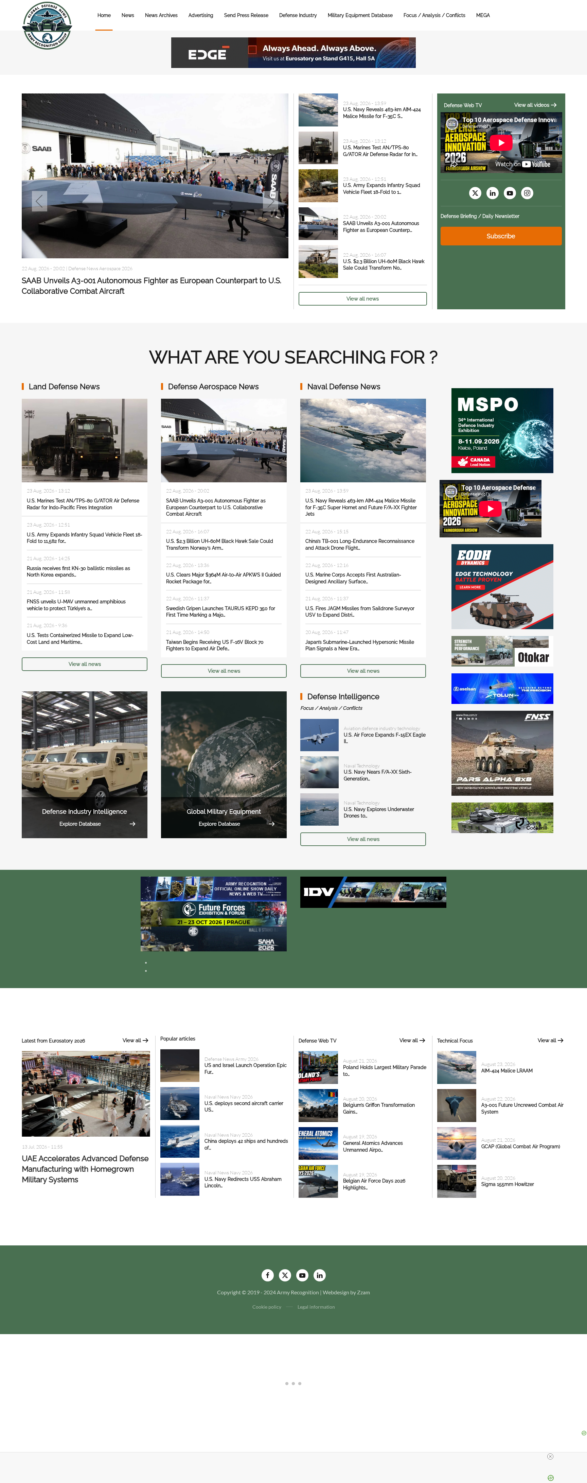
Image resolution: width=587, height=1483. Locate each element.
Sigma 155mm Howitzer (507, 1184)
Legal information (316, 1307)
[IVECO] (373, 891)
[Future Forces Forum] (214, 913)
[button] (39, 201)
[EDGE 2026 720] (293, 52)
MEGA (483, 15)
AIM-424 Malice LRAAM (507, 1070)
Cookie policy (266, 1307)
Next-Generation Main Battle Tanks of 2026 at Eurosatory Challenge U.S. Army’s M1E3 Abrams (84, 1165)
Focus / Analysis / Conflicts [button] (434, 15)
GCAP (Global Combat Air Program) (520, 1146)
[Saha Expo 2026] (214, 888)
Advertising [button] (201, 15)
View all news (362, 299)
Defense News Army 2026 (231, 1059)
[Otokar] (502, 650)
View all (132, 1040)
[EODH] (502, 586)
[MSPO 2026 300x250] (502, 430)
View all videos (531, 105)
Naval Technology (362, 766)
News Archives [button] (161, 15)
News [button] (128, 15)
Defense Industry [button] (298, 15)
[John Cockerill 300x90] (502, 817)
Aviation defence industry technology (382, 728)
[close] (550, 1456)
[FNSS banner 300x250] (502, 752)
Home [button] (104, 15)
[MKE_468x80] (214, 938)
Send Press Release (246, 15)
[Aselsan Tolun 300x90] (502, 688)
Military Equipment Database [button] (360, 15)
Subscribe (501, 236)
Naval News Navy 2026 (92, 281)
